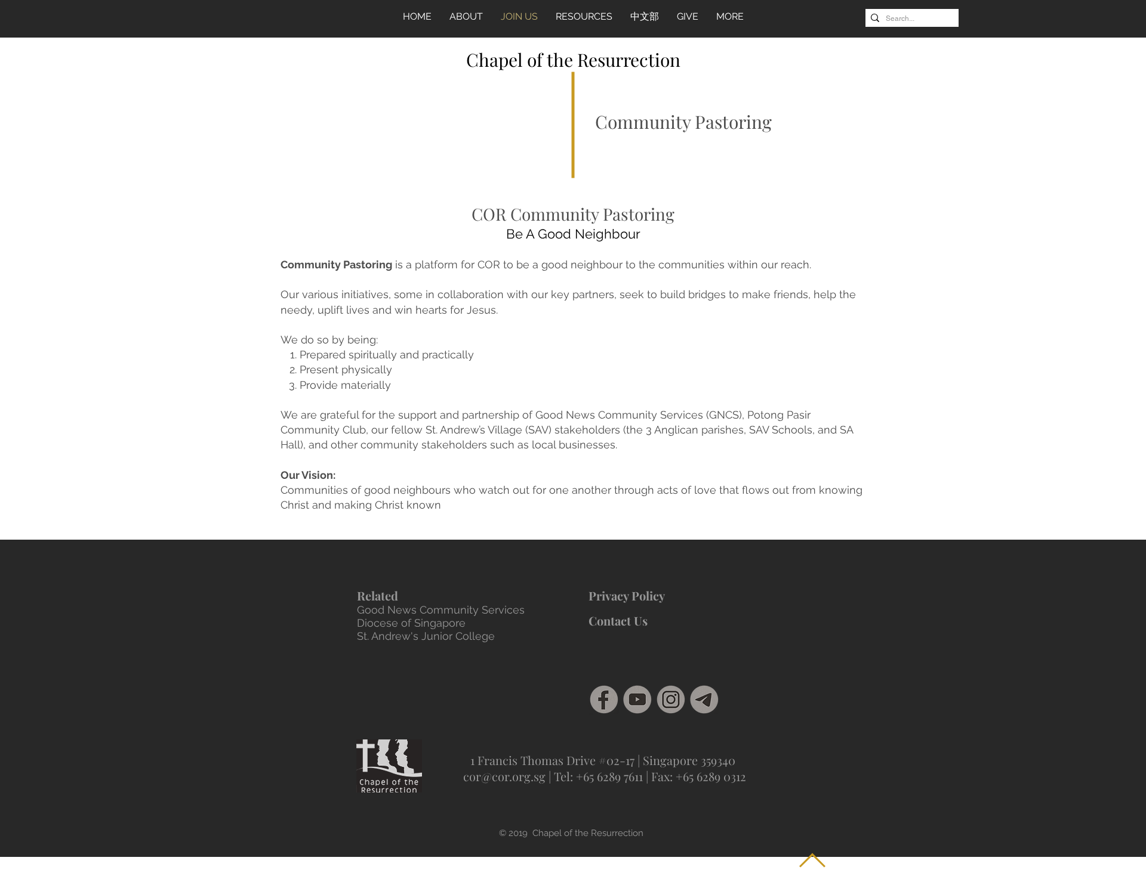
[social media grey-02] (670, 699)
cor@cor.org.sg (504, 776)
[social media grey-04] (637, 699)
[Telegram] (704, 699)
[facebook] (604, 699)
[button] (584, 16)
